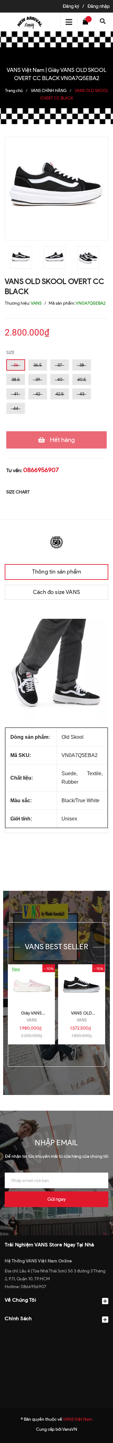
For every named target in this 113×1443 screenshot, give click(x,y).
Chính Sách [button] (18, 1318)
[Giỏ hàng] (87, 22)
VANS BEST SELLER (56, 946)
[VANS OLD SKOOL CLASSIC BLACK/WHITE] (81, 984)
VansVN (69, 1429)
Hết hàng (62, 440)
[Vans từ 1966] (56, 541)
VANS (32, 1020)
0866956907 (41, 470)
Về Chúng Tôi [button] (20, 1300)
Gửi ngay (56, 1199)
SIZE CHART (18, 492)
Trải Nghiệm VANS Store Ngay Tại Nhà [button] (49, 1245)
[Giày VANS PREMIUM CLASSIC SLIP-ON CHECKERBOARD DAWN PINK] (31, 984)
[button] (56, 1334)
